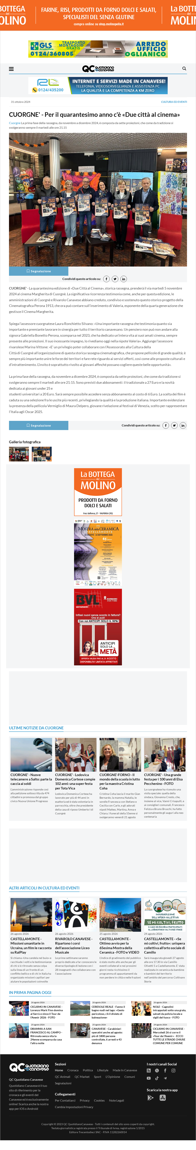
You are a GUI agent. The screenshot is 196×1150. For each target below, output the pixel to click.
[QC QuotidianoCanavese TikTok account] (157, 1078)
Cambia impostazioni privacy (74, 1107)
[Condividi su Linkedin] (123, 279)
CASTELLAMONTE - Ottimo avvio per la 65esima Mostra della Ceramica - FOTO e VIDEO (119, 945)
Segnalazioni (63, 1083)
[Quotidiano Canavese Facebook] (165, 1070)
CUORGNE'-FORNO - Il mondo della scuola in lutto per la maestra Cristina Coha (120, 781)
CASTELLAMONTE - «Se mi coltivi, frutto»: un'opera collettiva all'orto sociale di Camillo (164, 945)
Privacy (85, 1100)
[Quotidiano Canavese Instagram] (173, 1070)
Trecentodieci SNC (90, 1132)
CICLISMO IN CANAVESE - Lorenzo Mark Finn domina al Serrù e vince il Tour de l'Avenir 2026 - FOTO (46, 1012)
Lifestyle (102, 1070)
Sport (97, 1076)
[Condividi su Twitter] (115, 279)
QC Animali (62, 1076)
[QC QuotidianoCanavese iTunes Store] (163, 1098)
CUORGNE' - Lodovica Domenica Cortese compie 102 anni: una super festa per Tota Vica (75, 781)
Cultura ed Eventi (174, 101)
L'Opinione (113, 1076)
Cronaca (72, 1070)
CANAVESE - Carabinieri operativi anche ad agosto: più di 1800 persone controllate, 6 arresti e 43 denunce (107, 1036)
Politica (88, 1070)
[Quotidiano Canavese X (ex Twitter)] (157, 1070)
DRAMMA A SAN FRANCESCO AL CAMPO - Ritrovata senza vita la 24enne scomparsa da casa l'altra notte (46, 1036)
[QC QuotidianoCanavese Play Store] (150, 1098)
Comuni (129, 1076)
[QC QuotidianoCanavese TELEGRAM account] (165, 1078)
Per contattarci (65, 1100)
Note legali (116, 1100)
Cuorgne (14, 123)
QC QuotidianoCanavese (78, 1124)
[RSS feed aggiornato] (149, 1070)
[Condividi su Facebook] (106, 279)
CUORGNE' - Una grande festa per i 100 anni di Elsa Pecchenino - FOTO (163, 779)
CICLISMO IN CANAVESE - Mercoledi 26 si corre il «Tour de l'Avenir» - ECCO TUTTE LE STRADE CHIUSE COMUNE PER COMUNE (169, 1036)
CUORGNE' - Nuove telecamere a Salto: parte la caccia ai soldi (31, 779)
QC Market (82, 1076)
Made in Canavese (125, 1070)
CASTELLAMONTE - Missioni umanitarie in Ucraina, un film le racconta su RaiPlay (31, 945)
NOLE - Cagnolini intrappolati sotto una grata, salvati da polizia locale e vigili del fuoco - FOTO (169, 1012)
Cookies (99, 1100)
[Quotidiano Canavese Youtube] (149, 1078)
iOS (22, 1108)
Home (59, 1070)
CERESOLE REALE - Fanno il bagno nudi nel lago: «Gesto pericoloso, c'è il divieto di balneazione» (108, 1012)
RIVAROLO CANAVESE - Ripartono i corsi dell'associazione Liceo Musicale (73, 945)
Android (32, 1108)
